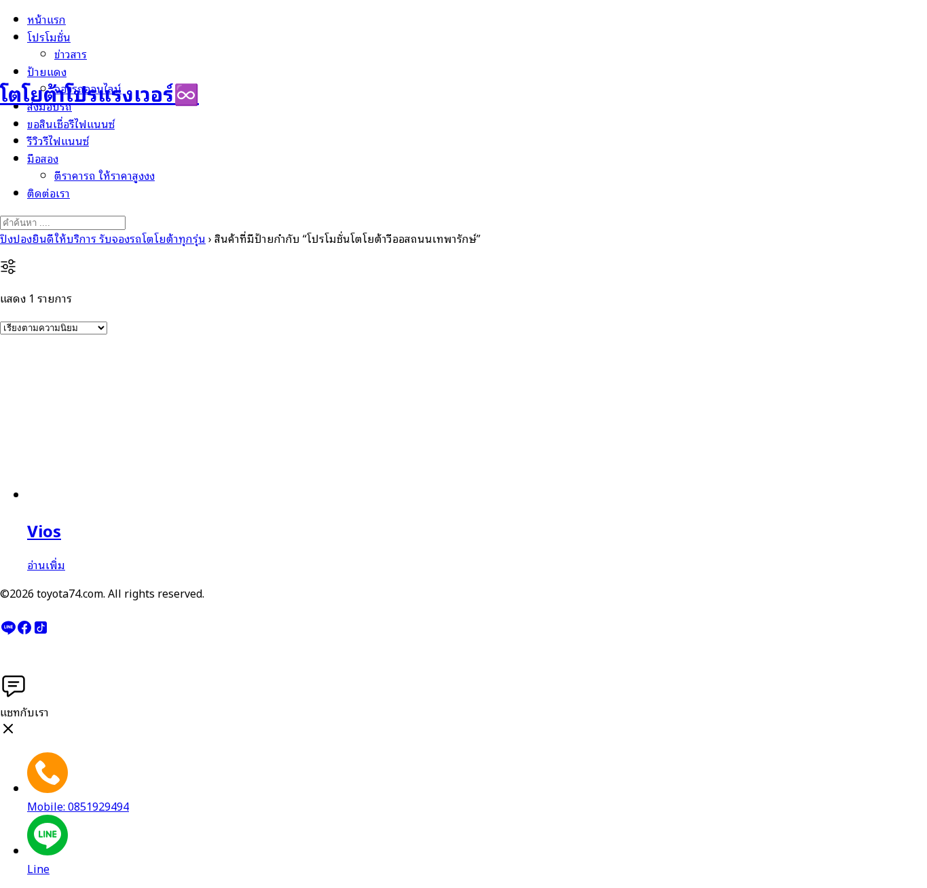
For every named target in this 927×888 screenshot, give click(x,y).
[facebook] (24, 631)
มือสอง (42, 158)
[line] (8, 631)
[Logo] (68, 47)
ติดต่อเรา (48, 192)
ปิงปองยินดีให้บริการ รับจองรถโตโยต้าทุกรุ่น (103, 238)
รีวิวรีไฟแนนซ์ (58, 140)
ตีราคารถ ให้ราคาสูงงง (104, 175)
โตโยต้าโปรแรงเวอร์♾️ (99, 92)
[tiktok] (41, 631)
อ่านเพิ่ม (46, 564)
